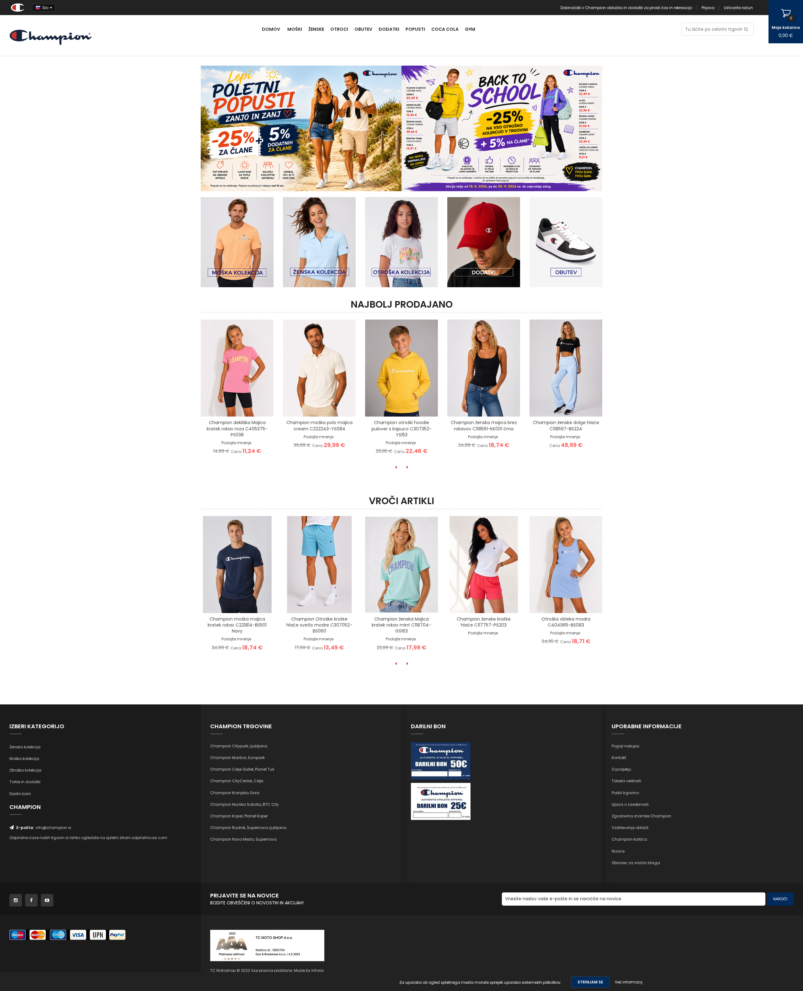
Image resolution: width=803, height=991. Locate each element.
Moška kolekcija (24, 758)
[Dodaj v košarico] (214, 406)
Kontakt (619, 757)
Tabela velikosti (626, 781)
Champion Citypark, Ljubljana (238, 746)
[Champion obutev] (565, 242)
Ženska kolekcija (24, 747)
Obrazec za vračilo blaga (636, 862)
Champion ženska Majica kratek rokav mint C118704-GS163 (401, 625)
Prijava (708, 7)
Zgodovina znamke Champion (641, 816)
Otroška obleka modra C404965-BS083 (565, 622)
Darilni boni (20, 793)
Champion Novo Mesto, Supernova (243, 839)
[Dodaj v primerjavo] (245, 406)
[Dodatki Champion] (483, 242)
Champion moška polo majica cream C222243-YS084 (319, 425)
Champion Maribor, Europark (237, 757)
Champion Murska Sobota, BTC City (244, 804)
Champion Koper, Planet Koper (239, 816)
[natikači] (502, 128)
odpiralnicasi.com (149, 837)
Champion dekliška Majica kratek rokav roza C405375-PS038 (237, 428)
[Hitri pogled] (261, 406)
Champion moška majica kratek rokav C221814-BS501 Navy (237, 625)
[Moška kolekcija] (237, 242)
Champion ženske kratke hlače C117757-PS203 (484, 622)
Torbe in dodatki (24, 781)
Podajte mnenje (236, 442)
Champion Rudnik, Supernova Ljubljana (248, 827)
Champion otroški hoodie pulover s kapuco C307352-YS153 (401, 428)
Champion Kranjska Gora (234, 792)
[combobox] (718, 29)
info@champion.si (53, 827)
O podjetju (621, 769)
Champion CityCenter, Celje (236, 781)
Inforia (317, 970)
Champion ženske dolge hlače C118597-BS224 (566, 425)
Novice (618, 851)
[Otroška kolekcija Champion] (401, 242)
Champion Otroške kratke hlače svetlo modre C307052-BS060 (319, 625)
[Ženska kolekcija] (319, 242)
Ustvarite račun (738, 7)
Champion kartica (629, 839)
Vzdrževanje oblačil (630, 827)
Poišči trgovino (625, 792)
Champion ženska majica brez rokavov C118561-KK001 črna (484, 425)
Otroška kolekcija (25, 770)
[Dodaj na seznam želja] (229, 406)
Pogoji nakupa (625, 746)
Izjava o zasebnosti (630, 804)
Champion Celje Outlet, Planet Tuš (242, 769)
